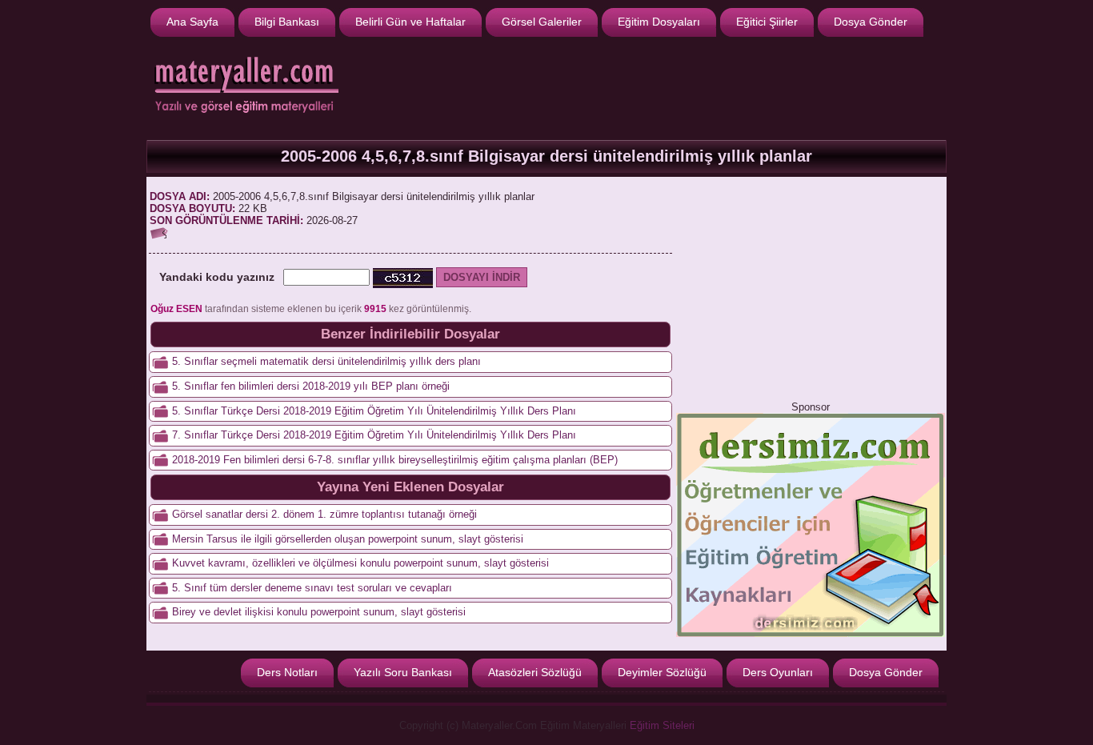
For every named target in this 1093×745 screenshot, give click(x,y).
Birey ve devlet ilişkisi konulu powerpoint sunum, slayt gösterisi (319, 612)
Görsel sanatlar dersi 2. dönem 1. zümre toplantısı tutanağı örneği (324, 514)
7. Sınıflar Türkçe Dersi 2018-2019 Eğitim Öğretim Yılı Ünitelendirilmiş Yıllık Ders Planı (374, 435)
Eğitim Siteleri (662, 725)
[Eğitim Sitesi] (810, 633)
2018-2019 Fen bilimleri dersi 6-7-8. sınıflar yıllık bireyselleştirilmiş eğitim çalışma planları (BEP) (395, 460)
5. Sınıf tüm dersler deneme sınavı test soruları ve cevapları (312, 588)
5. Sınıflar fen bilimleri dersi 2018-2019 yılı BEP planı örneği (311, 386)
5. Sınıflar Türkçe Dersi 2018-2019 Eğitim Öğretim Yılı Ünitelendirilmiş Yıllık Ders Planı (374, 411)
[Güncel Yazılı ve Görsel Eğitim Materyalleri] (242, 116)
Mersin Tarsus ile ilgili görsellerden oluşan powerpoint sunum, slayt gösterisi (347, 539)
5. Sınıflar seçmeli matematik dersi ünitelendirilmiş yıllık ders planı (326, 361)
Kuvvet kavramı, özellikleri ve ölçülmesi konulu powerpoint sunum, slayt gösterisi (360, 563)
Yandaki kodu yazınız (216, 276)
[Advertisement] (651, 86)
